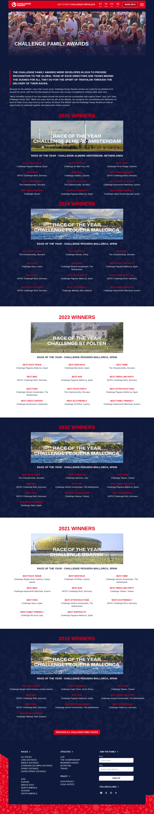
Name (101, 756)
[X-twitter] (106, 793)
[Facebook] (101, 793)
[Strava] (116, 793)
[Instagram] (111, 793)
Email (101, 765)
